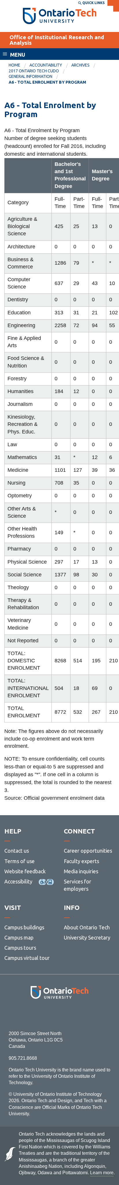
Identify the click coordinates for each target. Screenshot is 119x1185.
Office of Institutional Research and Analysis (57, 40)
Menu (17, 55)
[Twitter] (47, 1014)
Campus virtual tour (27, 958)
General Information (30, 76)
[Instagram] (60, 1014)
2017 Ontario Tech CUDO (34, 71)
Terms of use (19, 861)
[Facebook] (34, 1014)
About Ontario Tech (87, 927)
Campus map (19, 937)
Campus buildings (24, 927)
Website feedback (25, 871)
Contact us (16, 851)
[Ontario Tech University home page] (59, 16)
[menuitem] (19, 65)
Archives (80, 65)
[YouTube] (85, 1014)
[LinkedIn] (72, 1014)
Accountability (45, 65)
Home (14, 65)
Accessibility (18, 881)
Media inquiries (81, 871)
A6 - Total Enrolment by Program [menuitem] (47, 82)
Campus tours (20, 948)
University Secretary (87, 937)
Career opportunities (88, 851)
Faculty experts (81, 861)
